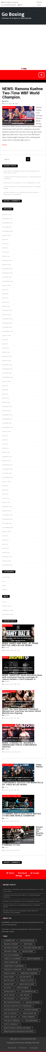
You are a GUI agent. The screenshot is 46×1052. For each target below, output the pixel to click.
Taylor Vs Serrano (12, 1020)
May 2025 (5, 248)
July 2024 (5, 290)
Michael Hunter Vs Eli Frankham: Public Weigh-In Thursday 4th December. (21, 193)
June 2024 (5, 294)
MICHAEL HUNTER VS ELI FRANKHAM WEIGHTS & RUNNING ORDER (22, 188)
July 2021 (5, 436)
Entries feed (6, 606)
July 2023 (5, 340)
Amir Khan (28, 944)
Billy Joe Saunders (11, 955)
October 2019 (7, 523)
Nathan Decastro (11, 1009)
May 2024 (5, 298)
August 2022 (6, 381)
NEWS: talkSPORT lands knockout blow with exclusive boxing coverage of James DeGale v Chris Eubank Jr (22, 677)
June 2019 (5, 540)
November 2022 (7, 369)
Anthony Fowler (11, 948)
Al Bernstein (9, 940)
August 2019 (6, 532)
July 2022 (5, 386)
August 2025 (6, 235)
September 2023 (7, 331)
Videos (4, 590)
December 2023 (7, 319)
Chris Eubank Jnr (11, 962)
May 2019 (5, 544)
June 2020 (5, 490)
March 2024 (6, 306)
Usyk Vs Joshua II (11, 1024)
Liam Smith (24, 998)
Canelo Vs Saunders (12, 958)
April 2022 (5, 398)
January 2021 (6, 461)
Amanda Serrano (11, 944)
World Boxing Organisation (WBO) (18, 1031)
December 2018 (7, 565)
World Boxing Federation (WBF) (17, 1028)
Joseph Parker (22, 988)
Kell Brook (24, 995)
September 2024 (7, 281)
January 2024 (6, 315)
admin (6, 101)
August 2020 (6, 482)
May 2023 (5, 344)
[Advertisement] (23, 46)
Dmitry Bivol (9, 980)
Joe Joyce (7, 988)
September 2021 (7, 427)
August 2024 (6, 285)
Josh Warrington (28, 991)
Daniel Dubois (33, 969)
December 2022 (7, 365)
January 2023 (6, 361)
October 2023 (7, 327)
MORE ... (5, 144)
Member (39, 2)
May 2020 (5, 494)
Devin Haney (9, 977)
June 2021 (5, 440)
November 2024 (7, 273)
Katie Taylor (9, 995)
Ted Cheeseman (31, 1020)
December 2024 (7, 269)
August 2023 (6, 336)
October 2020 (7, 473)
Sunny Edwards (28, 1017)
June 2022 (5, 390)
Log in (4, 602)
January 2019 (6, 561)
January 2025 (6, 265)
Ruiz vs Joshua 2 (11, 1013)
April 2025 (5, 252)
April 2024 (5, 302)
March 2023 (6, 352)
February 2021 (7, 457)
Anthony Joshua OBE (32, 948)
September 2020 (7, 477)
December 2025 (7, 219)
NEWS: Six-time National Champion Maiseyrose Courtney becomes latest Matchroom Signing (21, 711)
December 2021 (7, 415)
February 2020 (7, 507)
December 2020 (7, 465)
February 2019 (7, 557)
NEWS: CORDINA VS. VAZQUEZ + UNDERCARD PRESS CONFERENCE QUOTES (19, 745)
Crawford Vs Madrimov (14, 966)
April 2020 (5, 498)
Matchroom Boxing (12, 1002)
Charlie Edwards (33, 958)
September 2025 (7, 231)
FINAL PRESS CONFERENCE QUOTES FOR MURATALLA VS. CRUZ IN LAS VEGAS (22, 172)
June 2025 (5, 244)
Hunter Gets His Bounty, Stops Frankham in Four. (23, 183)
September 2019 (7, 528)
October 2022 (7, 373)
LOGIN (39, 5)
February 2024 (7, 310)
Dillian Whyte (25, 977)
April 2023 (5, 348)
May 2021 (5, 444)
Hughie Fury (9, 984)
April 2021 (5, 448)
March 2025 (6, 256)
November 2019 (7, 519)
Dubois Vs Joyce (26, 980)
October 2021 (7, 423)
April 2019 (5, 548)
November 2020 (7, 469)
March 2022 (6, 402)
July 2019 (5, 536)
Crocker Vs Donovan (13, 969)
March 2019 (6, 553)
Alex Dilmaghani (27, 940)
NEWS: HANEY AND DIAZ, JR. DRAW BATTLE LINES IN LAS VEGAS (20, 644)
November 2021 (7, 419)
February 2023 (7, 356)
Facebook (12, 1048)
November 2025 (7, 223)
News (4, 586)
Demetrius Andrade (29, 973)
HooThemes (20, 1042)
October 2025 (7, 227)
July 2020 (5, 486)
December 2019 (7, 515)
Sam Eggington (29, 1013)
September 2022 (7, 377)
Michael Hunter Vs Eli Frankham (17, 1006)
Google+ (35, 1048)
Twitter (24, 1048)
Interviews (6, 577)
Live (3, 581)
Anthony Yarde (10, 951)
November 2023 (7, 323)
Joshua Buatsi (10, 991)
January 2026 (6, 215)
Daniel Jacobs (10, 973)
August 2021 (6, 431)
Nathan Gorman (31, 1009)
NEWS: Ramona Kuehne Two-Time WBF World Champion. (22, 93)
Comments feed (7, 610)
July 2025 (5, 239)
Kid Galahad (9, 998)
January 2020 (6, 511)
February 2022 (7, 406)
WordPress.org (8, 614)
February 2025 (7, 260)
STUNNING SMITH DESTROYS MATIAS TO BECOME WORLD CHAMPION (22, 178)
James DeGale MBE (26, 984)
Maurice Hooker (32, 1002)
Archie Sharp (27, 951)
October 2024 (7, 277)
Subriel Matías (10, 1017)
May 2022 (5, 394)
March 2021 (6, 452)
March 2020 (6, 502)
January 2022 (6, 411)
